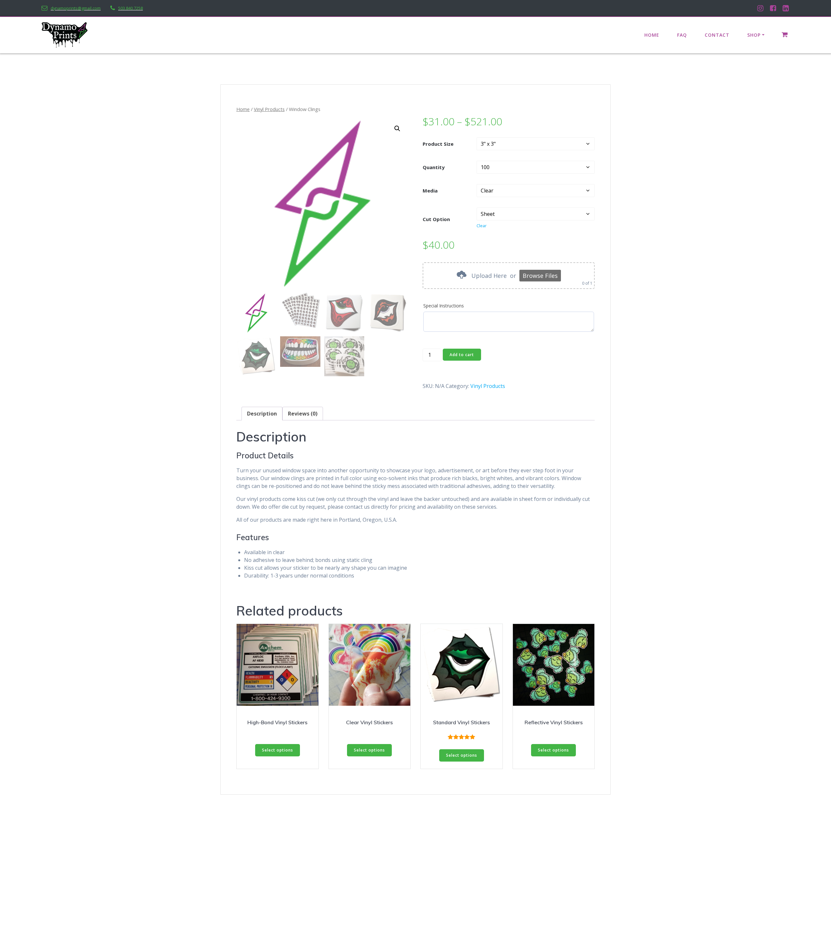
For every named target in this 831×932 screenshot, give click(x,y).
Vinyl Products (269, 109)
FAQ (682, 35)
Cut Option (436, 219)
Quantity (434, 167)
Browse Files (540, 276)
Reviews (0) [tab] (302, 413)
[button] (397, 128)
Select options (277, 750)
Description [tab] (262, 413)
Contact (717, 35)
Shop (754, 35)
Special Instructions (443, 306)
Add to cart (462, 354)
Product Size (438, 144)
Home (651, 35)
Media (430, 190)
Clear (482, 226)
